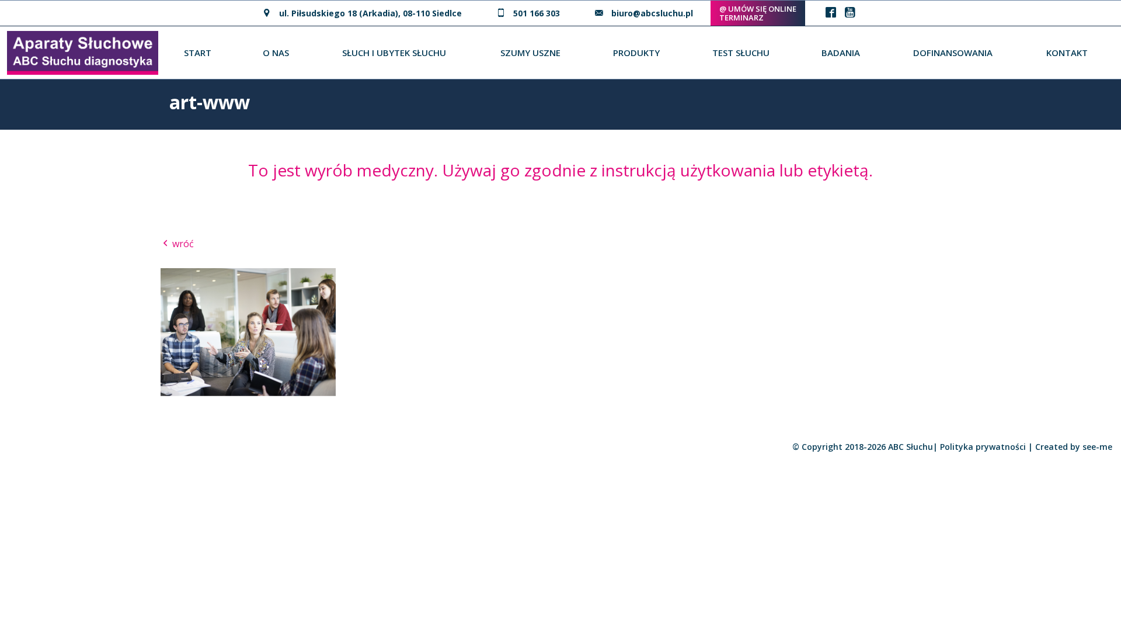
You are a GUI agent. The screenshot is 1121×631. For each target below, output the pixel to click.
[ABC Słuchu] (82, 51)
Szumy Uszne (530, 52)
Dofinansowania (953, 52)
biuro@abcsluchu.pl (652, 13)
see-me (1097, 446)
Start (197, 52)
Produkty (636, 52)
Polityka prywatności (983, 446)
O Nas (276, 52)
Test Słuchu (741, 52)
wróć (182, 243)
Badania (840, 52)
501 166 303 (536, 13)
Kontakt (1067, 52)
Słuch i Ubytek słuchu (394, 52)
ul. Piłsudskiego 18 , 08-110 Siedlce (370, 13)
